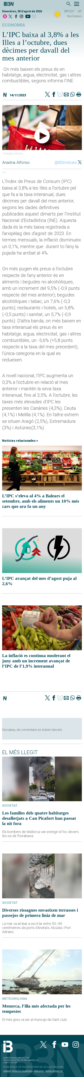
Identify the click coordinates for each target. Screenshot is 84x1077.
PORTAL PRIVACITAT (54, 1071)
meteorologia (14, 999)
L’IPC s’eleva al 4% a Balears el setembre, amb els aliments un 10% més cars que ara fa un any (40, 501)
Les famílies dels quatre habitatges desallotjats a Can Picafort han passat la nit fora (39, 818)
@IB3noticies (66, 162)
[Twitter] (47, 95)
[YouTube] (27, 16)
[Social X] (10, 16)
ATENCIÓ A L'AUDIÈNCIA (22, 1071)
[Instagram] (21, 16)
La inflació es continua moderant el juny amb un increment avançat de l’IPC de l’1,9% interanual (36, 661)
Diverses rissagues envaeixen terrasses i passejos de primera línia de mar (40, 913)
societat (10, 805)
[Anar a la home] (5, 16)
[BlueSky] (34, 16)
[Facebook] (16, 16)
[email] (66, 95)
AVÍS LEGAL (39, 1071)
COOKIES (7, 1071)
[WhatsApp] (72, 95)
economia (13, 25)
